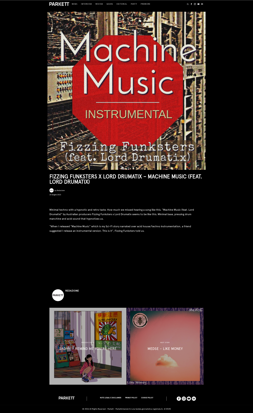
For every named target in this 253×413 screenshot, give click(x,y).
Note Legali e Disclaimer (110, 398)
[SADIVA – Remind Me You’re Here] (87, 346)
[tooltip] (191, 4)
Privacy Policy (131, 398)
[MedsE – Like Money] (165, 346)
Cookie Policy (147, 398)
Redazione (61, 190)
